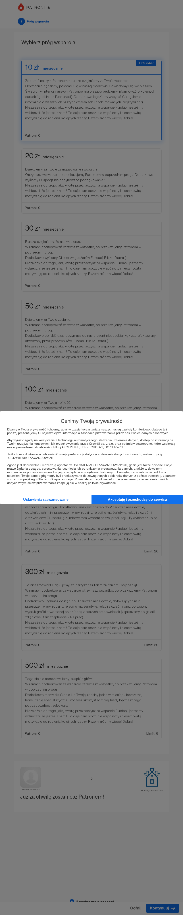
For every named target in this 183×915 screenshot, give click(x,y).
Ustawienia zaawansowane (46, 499)
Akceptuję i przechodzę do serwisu (137, 499)
